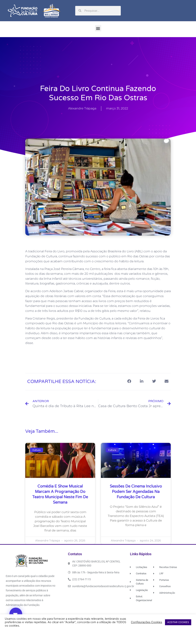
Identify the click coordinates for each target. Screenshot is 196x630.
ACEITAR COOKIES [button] (178, 622)
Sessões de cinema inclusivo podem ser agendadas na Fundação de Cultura (136, 491)
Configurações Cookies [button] (146, 622)
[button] (98, 28)
